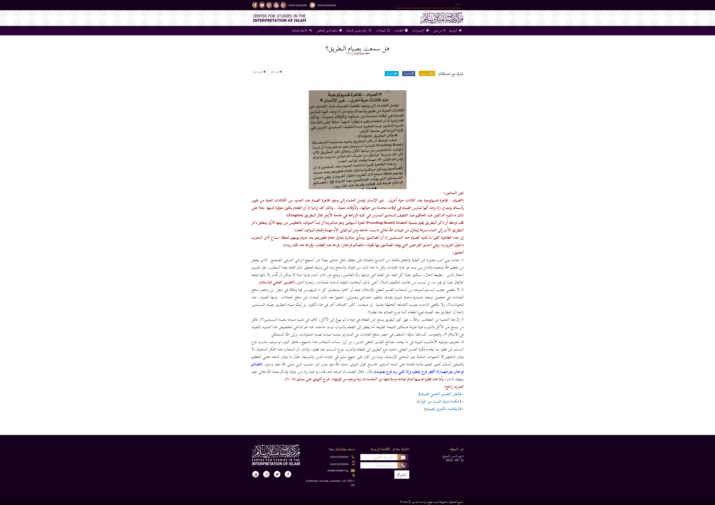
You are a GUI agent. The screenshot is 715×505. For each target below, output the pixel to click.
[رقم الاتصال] (313, 5)
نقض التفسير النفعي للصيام (440, 394)
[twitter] (262, 5)
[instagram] (269, 5)
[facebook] (255, 5)
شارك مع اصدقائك (451, 74)
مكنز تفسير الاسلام (357, 31)
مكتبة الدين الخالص (327, 31)
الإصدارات (418, 31)
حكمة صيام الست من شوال (439, 401)
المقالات (381, 31)
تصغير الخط (258, 71)
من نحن (438, 31)
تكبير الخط (275, 71)
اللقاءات (399, 31)
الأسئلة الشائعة (300, 31)
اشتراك (402, 474)
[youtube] (277, 5)
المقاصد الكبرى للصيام (443, 409)
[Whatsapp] (284, 5)
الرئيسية (453, 31)
